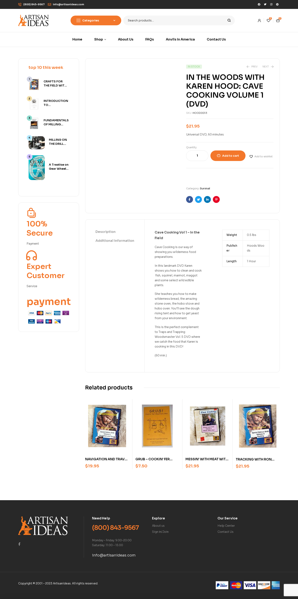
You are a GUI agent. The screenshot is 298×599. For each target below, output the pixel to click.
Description (105, 232)
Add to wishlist (263, 156)
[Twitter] (265, 4)
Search (229, 20)
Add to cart (230, 156)
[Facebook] (259, 4)
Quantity (191, 147)
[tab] (114, 232)
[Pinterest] (277, 4)
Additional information (114, 241)
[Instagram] (271, 4)
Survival (205, 188)
